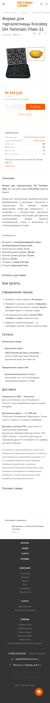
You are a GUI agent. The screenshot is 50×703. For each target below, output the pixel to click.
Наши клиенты (25, 592)
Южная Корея (39, 141)
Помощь (25, 619)
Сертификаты (25, 588)
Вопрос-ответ (25, 640)
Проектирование (25, 607)
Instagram (22, 675)
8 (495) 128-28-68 (17, 654)
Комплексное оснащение (25, 610)
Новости (25, 581)
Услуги (25, 554)
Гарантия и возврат (25, 636)
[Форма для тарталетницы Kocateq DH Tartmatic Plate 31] (25, 63)
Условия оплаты (25, 625)
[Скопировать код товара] (19, 34)
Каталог (25, 543)
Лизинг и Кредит (25, 632)
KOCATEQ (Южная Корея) (34, 137)
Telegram (28, 675)
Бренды (25, 559)
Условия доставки (25, 628)
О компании (25, 573)
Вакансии (25, 577)
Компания (25, 568)
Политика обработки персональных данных (25, 643)
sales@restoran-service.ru (27, 659)
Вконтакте (15, 675)
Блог (25, 585)
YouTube (35, 675)
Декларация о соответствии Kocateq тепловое (27, 527)
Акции (25, 548)
